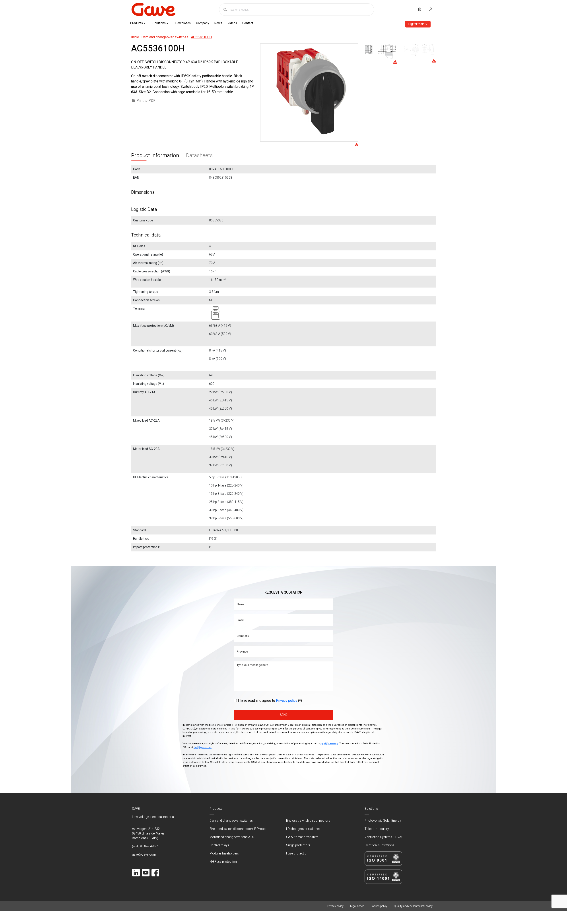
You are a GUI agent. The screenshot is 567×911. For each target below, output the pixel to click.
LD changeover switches (303, 829)
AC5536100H (201, 37)
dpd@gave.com (203, 747)
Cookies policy (379, 906)
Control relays (219, 845)
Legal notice (357, 906)
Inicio (135, 37)
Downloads (183, 23)
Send (283, 715)
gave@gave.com (144, 854)
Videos (232, 23)
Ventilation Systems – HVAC (384, 837)
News (218, 23)
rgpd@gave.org (329, 743)
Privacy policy (286, 700)
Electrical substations (379, 845)
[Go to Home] (153, 9)
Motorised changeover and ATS (232, 837)
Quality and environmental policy (413, 906)
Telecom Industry (377, 829)
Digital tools (416, 24)
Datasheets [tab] (199, 155)
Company (202, 23)
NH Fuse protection (223, 861)
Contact (247, 23)
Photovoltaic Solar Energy (383, 820)
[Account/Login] (431, 9)
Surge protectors (298, 845)
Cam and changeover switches (165, 37)
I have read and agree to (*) (270, 700)
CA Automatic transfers (302, 837)
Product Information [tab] (155, 155)
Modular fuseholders (224, 853)
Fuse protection (297, 853)
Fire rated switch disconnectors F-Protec (238, 829)
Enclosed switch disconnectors (308, 820)
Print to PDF (145, 100)
